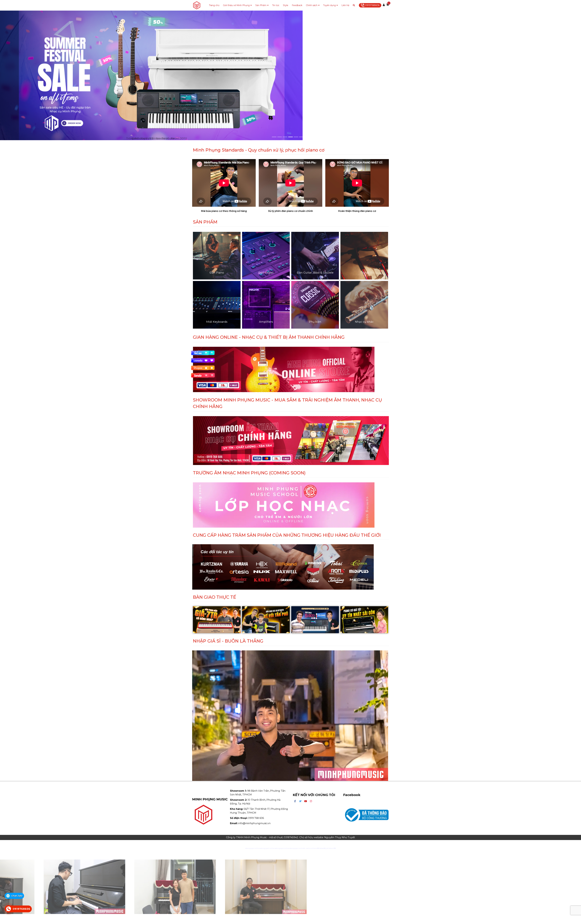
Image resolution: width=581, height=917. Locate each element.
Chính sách (311, 5)
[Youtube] (305, 801)
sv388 (317, 848)
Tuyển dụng (329, 5)
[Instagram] (311, 801)
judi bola (329, 848)
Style (285, 5)
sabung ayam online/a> (297, 848)
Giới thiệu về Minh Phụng (236, 5)
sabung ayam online (252, 848)
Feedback (297, 5)
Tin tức (275, 5)
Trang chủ (214, 5)
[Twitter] (300, 801)
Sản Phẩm (260, 5)
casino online (310, 848)
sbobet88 (322, 848)
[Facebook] (295, 801)
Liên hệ (345, 5)
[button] (43, 75)
